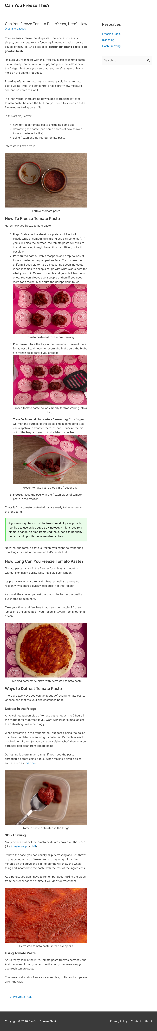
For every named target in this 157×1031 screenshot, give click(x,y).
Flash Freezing (111, 46)
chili (33, 846)
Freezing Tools (111, 33)
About (148, 1021)
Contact (136, 1021)
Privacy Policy (118, 1021)
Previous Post (20, 997)
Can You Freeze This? (27, 5)
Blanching (108, 39)
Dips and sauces (15, 28)
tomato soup (19, 846)
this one (30, 763)
